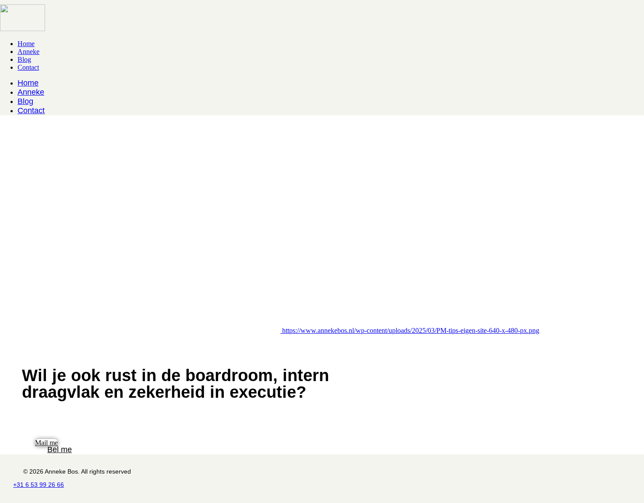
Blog (24, 59)
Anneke (28, 51)
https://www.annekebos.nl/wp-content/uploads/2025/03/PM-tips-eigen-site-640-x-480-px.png (410, 330)
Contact (28, 67)
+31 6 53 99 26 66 (38, 484)
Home (26, 43)
